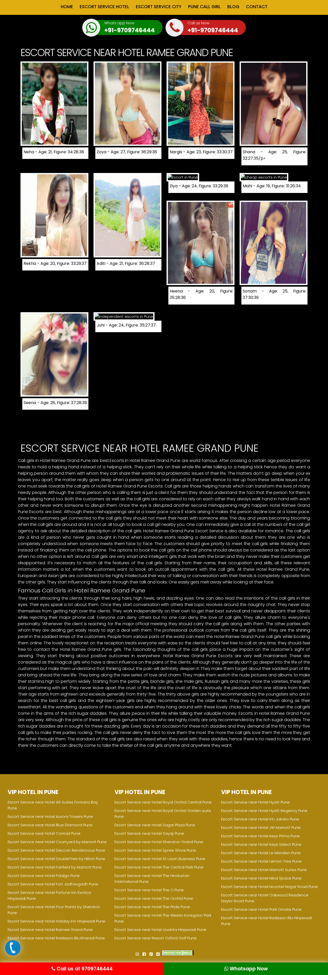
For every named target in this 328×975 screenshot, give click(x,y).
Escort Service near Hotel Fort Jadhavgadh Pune (53, 884)
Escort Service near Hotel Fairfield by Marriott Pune (55, 867)
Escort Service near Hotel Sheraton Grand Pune (159, 841)
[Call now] (12, 954)
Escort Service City (158, 7)
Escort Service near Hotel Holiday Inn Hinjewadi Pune (56, 921)
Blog (233, 7)
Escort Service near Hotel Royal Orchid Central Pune (163, 802)
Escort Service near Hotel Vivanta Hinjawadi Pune (160, 929)
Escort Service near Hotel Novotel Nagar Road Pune (269, 886)
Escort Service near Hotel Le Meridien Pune (261, 852)
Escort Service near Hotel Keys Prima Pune (260, 836)
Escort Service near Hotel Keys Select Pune (261, 844)
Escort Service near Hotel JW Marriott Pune (261, 827)
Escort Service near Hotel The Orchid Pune (154, 898)
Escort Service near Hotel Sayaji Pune (149, 833)
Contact (257, 7)
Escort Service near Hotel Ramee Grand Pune (50, 929)
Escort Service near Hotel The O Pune (149, 890)
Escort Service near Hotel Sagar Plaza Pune (155, 825)
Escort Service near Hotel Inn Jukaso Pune (260, 819)
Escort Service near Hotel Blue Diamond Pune (50, 825)
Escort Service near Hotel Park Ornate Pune (261, 909)
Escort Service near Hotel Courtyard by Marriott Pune (57, 841)
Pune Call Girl (204, 7)
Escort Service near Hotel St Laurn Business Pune (160, 858)
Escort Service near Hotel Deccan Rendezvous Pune (56, 850)
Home (67, 7)
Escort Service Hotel (104, 7)
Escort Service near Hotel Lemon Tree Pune (261, 861)
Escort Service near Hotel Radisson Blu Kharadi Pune (56, 938)
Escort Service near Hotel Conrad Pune (44, 833)
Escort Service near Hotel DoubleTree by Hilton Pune (56, 858)
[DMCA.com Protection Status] (178, 954)
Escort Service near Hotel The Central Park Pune (159, 867)
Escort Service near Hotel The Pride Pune (152, 906)
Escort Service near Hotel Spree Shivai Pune (155, 850)
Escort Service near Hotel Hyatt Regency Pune (264, 810)
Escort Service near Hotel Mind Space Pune (261, 878)
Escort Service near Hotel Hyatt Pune (255, 802)
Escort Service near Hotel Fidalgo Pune (44, 875)
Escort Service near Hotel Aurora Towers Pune (50, 816)
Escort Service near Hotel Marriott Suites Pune (264, 869)
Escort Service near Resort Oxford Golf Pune (156, 938)
